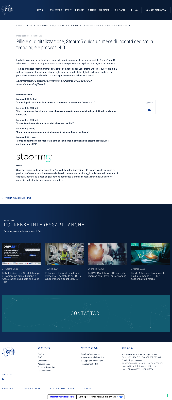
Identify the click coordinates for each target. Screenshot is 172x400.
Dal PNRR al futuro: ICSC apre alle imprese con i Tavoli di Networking (107, 274)
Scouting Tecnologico (90, 354)
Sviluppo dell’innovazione (92, 360)
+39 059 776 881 (153, 357)
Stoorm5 (20, 170)
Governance (43, 360)
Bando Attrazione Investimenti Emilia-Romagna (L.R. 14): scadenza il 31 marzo (148, 276)
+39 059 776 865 (132, 357)
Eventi (68, 10)
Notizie (92, 10)
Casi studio (56, 10)
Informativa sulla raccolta (61, 396)
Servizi (40, 10)
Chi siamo (104, 10)
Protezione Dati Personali (62, 388)
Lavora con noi (44, 370)
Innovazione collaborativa (92, 357)
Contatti (120, 10)
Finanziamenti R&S (89, 364)
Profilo (41, 354)
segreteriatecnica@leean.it (31, 84)
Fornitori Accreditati (47, 367)
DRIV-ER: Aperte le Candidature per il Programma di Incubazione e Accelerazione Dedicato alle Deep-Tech (21, 277)
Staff (40, 357)
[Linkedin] (150, 110)
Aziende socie (44, 364)
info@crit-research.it (137, 360)
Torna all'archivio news (18, 198)
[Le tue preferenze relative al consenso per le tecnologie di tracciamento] (167, 395)
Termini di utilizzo (31, 388)
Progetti (80, 10)
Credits (88, 388)
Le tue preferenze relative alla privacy (97, 396)
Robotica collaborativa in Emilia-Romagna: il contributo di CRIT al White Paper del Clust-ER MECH (63, 276)
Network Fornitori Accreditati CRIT (72, 170)
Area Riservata (157, 10)
